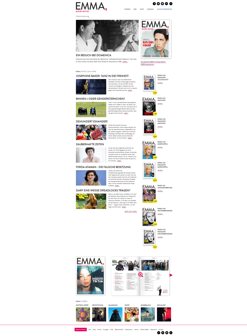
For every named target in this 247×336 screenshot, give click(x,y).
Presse (99, 329)
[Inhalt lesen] (140, 274)
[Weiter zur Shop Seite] (156, 39)
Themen (127, 9)
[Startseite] (91, 7)
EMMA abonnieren (147, 64)
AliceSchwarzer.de (164, 9)
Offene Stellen (144, 329)
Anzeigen (106, 329)
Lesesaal (150, 9)
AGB (111, 329)
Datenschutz (129, 329)
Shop (142, 9)
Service (136, 329)
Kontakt (161, 329)
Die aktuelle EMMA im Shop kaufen (153, 62)
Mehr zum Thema (131, 211)
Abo (135, 9)
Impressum (153, 329)
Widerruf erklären (81, 329)
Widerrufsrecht (119, 329)
